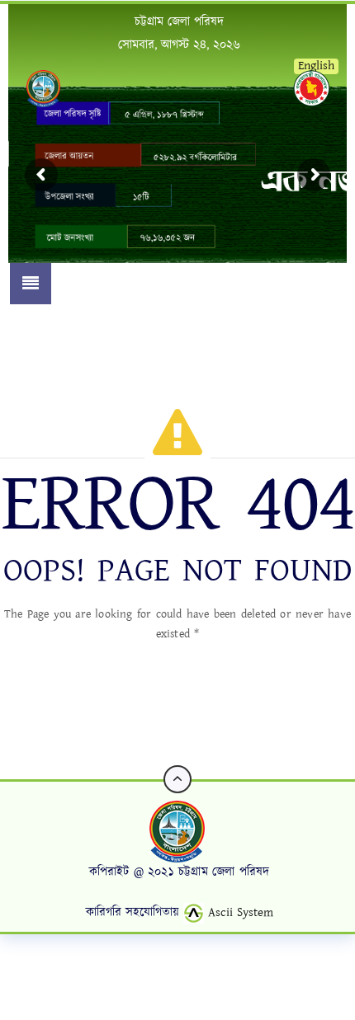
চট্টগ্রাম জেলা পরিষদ (179, 22)
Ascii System (238, 912)
